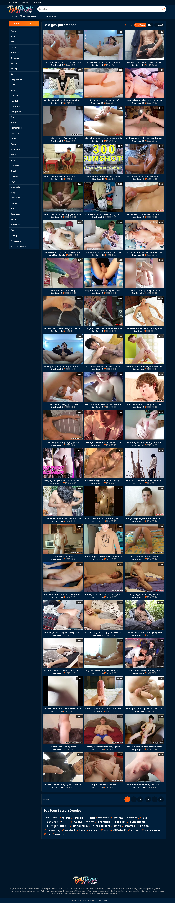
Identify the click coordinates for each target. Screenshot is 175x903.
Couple (14, 203)
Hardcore (15, 106)
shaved (90, 821)
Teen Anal (15, 133)
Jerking (14, 68)
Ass (12, 41)
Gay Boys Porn (30, 16)
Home (14, 16)
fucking (78, 821)
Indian (13, 219)
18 (155, 799)
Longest (159, 25)
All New (24, 2)
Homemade (16, 128)
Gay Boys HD (57, 65)
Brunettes (15, 224)
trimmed (130, 825)
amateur (119, 830)
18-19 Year (15, 149)
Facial (13, 144)
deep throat (59, 834)
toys (144, 818)
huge (82, 830)
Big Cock (15, 63)
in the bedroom (101, 825)
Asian (13, 122)
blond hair (52, 821)
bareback (132, 817)
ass (49, 834)
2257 (98, 900)
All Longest (36, 2)
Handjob (15, 101)
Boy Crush (138, 331)
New (150, 25)
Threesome (16, 241)
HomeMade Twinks (56, 255)
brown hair (65, 822)
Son (12, 74)
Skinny (13, 160)
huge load (70, 830)
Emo (13, 230)
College (14, 176)
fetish (55, 818)
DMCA (106, 900)
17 (148, 799)
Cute (13, 85)
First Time (15, 165)
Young (14, 47)
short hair (104, 822)
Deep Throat (16, 79)
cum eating (137, 822)
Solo (13, 90)
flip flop (144, 826)
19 (161, 799)
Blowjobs (15, 58)
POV (12, 208)
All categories (17, 246)
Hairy (13, 192)
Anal (13, 36)
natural (65, 817)
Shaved (14, 155)
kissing (117, 825)
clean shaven (152, 830)
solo (106, 830)
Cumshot (15, 95)
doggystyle (80, 826)
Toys (13, 181)
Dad (12, 117)
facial (91, 817)
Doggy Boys (138, 369)
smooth (135, 830)
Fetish (13, 138)
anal (47, 818)
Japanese (15, 214)
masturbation (103, 818)
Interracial (15, 187)
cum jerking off (58, 826)
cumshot (94, 830)
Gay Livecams (49, 16)
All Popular (14, 2)
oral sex (79, 818)
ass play (120, 822)
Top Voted (140, 25)
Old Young (15, 198)
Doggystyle (16, 111)
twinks (118, 818)
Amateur (15, 52)
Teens (13, 31)
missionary (54, 830)
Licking (14, 235)
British (13, 171)
